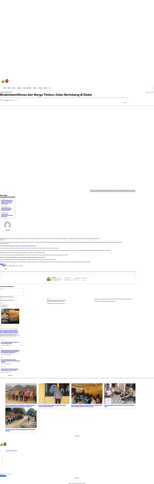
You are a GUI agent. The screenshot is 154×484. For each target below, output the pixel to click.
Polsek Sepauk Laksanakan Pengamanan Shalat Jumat (7, 215)
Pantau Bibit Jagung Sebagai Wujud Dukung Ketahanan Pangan (6, 209)
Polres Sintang (3, 366)
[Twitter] (137, 75)
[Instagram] (132, 75)
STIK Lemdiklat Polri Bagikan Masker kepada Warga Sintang (9, 343)
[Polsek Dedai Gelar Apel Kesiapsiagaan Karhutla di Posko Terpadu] (21, 418)
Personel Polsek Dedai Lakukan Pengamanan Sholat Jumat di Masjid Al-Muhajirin (10, 361)
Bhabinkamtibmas (12, 265)
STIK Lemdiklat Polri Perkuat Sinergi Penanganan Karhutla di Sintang (9, 369)
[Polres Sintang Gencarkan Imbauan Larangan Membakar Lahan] (119, 393)
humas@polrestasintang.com (11, 450)
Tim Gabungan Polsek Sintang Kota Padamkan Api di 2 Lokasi (9, 331)
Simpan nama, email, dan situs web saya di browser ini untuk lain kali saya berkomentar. (114, 299)
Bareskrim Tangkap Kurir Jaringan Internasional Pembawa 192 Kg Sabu (20, 245)
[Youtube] (142, 75)
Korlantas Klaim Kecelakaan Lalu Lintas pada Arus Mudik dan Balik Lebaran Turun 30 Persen (25, 257)
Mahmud (7, 100)
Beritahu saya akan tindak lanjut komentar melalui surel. (105, 301)
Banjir (7, 265)
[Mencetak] (148, 102)
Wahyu (5, 264)
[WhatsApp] (139, 75)
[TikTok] (134, 75)
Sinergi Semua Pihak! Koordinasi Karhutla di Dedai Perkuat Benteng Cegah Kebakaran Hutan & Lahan (86, 406)
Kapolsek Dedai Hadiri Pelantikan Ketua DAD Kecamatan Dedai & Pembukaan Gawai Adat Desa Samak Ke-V (10, 351)
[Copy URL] (152, 102)
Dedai (17, 265)
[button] (152, 88)
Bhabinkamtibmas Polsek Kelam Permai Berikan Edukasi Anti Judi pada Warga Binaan (7, 202)
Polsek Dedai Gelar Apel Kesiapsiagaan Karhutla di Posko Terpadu (20, 430)
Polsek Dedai (3, 354)
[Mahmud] (1, 100)
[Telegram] (143, 102)
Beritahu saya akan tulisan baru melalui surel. (56, 303)
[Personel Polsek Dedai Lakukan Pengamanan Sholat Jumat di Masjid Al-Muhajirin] (54, 393)
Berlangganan (3, 475)
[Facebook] (129, 75)
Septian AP (3, 345)
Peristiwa (20, 265)
